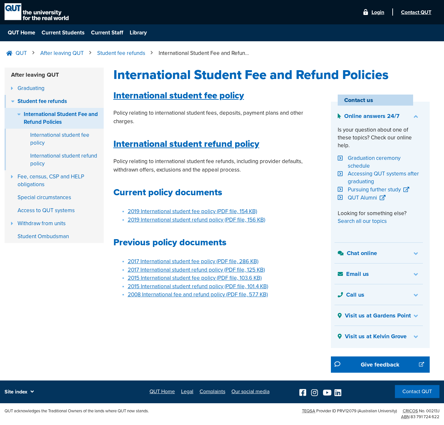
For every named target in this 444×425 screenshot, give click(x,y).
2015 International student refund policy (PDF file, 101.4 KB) (198, 286)
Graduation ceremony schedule (374, 162)
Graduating (31, 88)
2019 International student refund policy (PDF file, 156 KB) (196, 219)
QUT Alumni (362, 197)
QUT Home (21, 32)
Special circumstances (44, 197)
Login (378, 12)
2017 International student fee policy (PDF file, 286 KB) (193, 261)
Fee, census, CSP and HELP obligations (51, 180)
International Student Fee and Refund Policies (61, 118)
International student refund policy (63, 159)
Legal (187, 391)
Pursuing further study (374, 189)
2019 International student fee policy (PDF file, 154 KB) (192, 211)
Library (138, 32)
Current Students (63, 32)
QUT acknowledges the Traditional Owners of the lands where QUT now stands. (77, 411)
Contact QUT (417, 391)
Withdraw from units (42, 223)
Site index (16, 392)
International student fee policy (59, 139)
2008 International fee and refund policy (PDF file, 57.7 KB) (198, 294)
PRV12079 (347, 411)
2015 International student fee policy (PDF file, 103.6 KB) (195, 278)
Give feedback (395, 364)
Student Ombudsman (43, 236)
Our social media (250, 391)
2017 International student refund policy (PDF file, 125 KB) (196, 269)
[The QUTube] (327, 391)
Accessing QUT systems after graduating (383, 177)
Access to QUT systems (46, 210)
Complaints (212, 391)
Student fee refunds (42, 101)
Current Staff (107, 32)
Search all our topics (362, 221)
